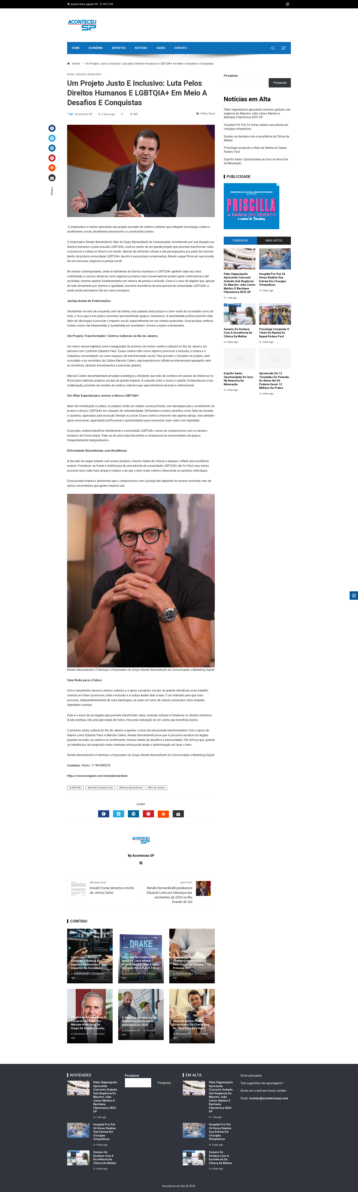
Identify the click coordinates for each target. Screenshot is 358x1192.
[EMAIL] (178, 813)
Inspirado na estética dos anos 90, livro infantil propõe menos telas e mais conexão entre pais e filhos (140, 963)
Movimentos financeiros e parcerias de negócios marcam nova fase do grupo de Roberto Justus (88, 1023)
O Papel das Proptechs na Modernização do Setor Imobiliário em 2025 (139, 1021)
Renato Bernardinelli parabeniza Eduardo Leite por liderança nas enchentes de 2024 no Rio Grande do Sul (169, 892)
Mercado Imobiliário (88, 74)
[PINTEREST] (148, 813)
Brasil (71, 74)
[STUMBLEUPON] (163, 814)
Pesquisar (231, 75)
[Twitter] (52, 138)
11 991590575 (100, 765)
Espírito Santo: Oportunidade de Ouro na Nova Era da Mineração (238, 379)
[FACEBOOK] (103, 813)
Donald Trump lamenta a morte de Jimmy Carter (112, 888)
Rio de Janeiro (157, 787)
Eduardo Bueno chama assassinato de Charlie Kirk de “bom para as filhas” (191, 1024)
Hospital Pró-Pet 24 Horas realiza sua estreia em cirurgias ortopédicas (272, 279)
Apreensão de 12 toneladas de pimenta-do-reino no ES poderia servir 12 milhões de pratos (274, 381)
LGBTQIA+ (76, 787)
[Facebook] (52, 128)
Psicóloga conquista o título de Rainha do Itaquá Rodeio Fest (274, 332)
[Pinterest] (52, 157)
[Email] (52, 177)
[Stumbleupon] (52, 167)
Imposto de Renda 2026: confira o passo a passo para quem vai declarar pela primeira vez (192, 963)
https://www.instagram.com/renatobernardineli (97, 776)
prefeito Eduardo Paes (101, 787)
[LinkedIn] (52, 148)
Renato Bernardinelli (131, 787)
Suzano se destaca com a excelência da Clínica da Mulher (238, 332)
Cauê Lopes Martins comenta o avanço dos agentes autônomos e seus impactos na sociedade (89, 963)
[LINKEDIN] (133, 813)
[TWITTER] (118, 813)
